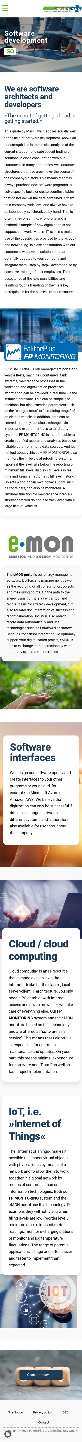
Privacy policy (42, 1412)
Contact (43, 1422)
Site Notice (15, 1412)
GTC (65, 1412)
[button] (5, 9)
